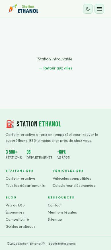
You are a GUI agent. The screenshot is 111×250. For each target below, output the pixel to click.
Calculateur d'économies (74, 185)
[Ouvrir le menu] (99, 9)
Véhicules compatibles (72, 178)
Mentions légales (62, 212)
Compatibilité (17, 219)
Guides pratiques (20, 226)
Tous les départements (25, 185)
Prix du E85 (15, 205)
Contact (55, 205)
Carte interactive (20, 178)
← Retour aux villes (56, 68)
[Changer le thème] (88, 9)
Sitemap (55, 219)
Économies (15, 212)
